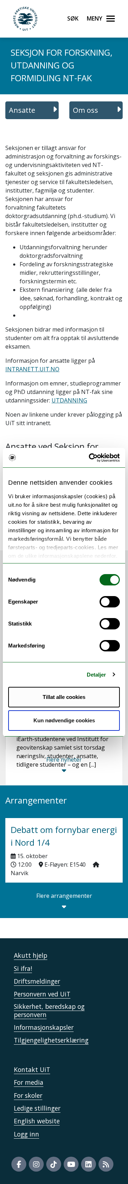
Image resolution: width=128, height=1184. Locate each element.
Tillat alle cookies (64, 697)
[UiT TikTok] (53, 1164)
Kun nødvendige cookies (64, 720)
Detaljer (96, 675)
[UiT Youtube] (71, 1164)
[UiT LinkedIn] (88, 1164)
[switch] (110, 601)
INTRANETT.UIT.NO (32, 369)
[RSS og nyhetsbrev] (105, 1164)
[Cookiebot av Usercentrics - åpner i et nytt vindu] (90, 457)
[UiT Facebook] (18, 1164)
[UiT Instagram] (36, 1164)
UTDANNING (69, 400)
